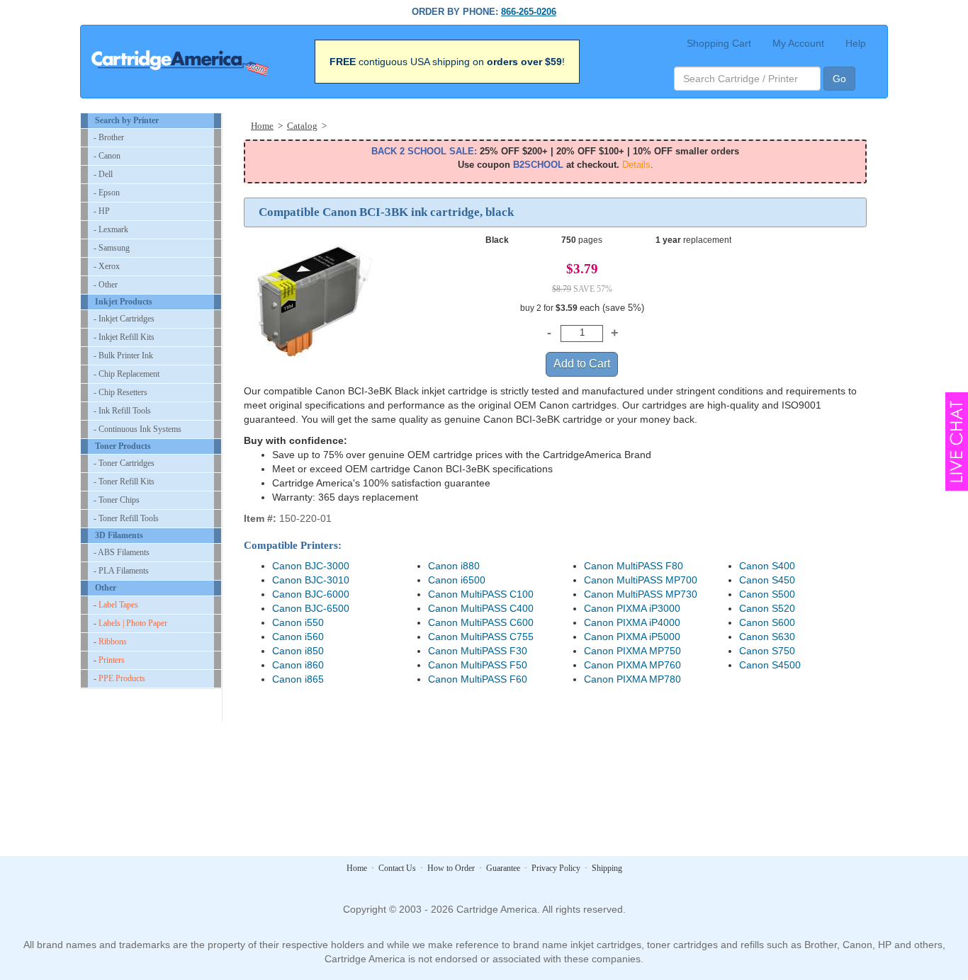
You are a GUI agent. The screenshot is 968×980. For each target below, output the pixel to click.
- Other (106, 285)
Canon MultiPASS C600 (481, 622)
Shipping (607, 868)
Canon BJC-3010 (310, 580)
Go (839, 78)
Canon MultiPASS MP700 (640, 580)
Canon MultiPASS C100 (481, 594)
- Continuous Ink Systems (137, 429)
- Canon (107, 156)
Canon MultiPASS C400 (481, 608)
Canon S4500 (770, 665)
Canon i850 (298, 650)
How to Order (451, 868)
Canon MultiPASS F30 (477, 650)
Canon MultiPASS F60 (477, 679)
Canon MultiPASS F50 (477, 665)
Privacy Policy (555, 868)
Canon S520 (767, 608)
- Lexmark (111, 229)
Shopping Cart (719, 43)
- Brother (109, 137)
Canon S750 (767, 650)
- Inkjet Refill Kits (124, 337)
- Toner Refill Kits (124, 481)
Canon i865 (298, 679)
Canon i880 (454, 565)
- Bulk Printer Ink (123, 355)
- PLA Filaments (121, 571)
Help (855, 43)
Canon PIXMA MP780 (632, 679)
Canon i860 (298, 665)
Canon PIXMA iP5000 (632, 636)
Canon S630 (767, 636)
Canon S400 (767, 565)
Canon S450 (767, 580)
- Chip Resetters (120, 392)
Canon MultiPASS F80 (633, 565)
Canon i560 (298, 636)
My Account (798, 43)
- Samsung (112, 248)
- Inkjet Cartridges (124, 319)
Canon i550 (298, 622)
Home (357, 868)
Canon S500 (767, 594)
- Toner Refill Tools (126, 518)
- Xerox (107, 266)
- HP (102, 211)
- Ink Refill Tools (122, 411)
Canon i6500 (456, 580)
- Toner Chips (117, 500)
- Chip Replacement (126, 374)
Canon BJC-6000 (310, 594)
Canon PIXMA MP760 (632, 665)
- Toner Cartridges (124, 463)
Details (636, 164)
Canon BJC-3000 (310, 565)
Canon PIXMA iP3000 (632, 608)
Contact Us (397, 868)
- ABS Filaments (122, 552)
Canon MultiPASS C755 (481, 636)
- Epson (107, 193)
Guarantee (503, 868)
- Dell (103, 174)
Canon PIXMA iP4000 (632, 622)
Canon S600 (767, 622)
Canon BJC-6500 (310, 608)
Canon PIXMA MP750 (632, 650)
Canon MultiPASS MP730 (640, 594)
